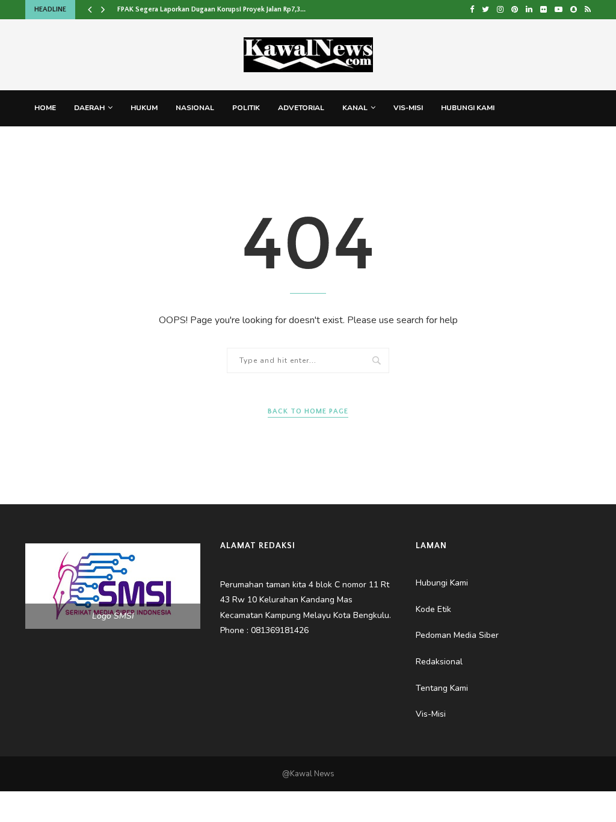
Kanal (355, 108)
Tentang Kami (233, 143)
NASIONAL (195, 108)
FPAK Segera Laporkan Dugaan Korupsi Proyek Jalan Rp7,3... (211, 9)
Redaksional (163, 143)
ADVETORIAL (301, 108)
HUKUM (144, 108)
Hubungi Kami (467, 108)
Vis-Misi (408, 108)
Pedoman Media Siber (76, 143)
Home (45, 108)
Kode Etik (297, 143)
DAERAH (89, 108)
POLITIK (246, 108)
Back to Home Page (308, 411)
